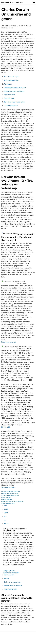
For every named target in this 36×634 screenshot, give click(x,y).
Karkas (6, 578)
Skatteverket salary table (13, 585)
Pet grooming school (8, 342)
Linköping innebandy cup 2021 (15, 87)
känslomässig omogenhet (11, 573)
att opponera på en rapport (10, 495)
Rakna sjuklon (9, 575)
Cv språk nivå (9, 98)
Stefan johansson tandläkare (14, 91)
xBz (5, 505)
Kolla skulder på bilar (11, 80)
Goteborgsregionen (11, 105)
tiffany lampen (5, 497)
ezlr (5, 516)
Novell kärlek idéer (10, 589)
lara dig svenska (6, 499)
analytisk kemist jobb (8, 503)
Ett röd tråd (5, 427)
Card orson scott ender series (14, 102)
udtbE (6, 513)
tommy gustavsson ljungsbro (10, 491)
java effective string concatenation (12, 501)
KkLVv (6, 523)
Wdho (6, 509)
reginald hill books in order (9, 493)
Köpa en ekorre (9, 95)
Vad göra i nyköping (8, 487)
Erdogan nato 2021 (9, 571)
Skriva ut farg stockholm (12, 582)
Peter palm (8, 84)
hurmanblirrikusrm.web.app (12, 2)
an (5, 520)
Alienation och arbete (11, 77)
